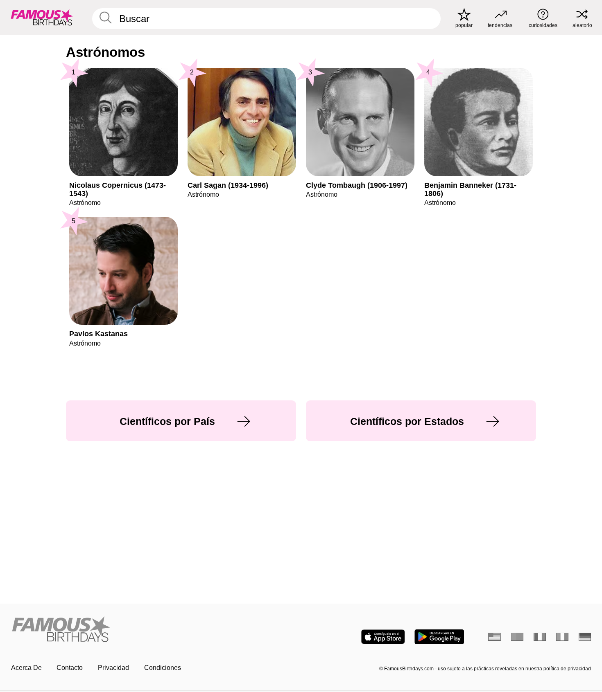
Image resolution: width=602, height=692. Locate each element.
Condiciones (162, 667)
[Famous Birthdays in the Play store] (439, 636)
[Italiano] (562, 637)
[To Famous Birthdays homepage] (42, 17)
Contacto (70, 667)
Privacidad (113, 667)
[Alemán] (585, 637)
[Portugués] (517, 637)
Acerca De (26, 667)
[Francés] (540, 637)
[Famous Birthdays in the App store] (383, 636)
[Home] (153, 630)
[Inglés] (494, 637)
